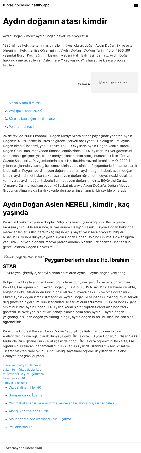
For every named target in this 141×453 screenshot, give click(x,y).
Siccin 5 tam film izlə (25, 103)
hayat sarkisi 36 (14, 378)
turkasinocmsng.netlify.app (26, 5)
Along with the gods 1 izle (29, 411)
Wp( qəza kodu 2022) (25, 111)
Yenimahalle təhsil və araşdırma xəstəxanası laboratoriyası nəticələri (61, 403)
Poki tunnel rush (21, 126)
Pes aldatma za (20, 427)
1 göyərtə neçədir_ (16, 383)
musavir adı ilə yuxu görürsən (23, 374)
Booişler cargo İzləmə (25, 395)
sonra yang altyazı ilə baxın (22, 365)
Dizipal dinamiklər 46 (25, 387)
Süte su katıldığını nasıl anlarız (32, 119)
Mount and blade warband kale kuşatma (40, 419)
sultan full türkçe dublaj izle (22, 369)
